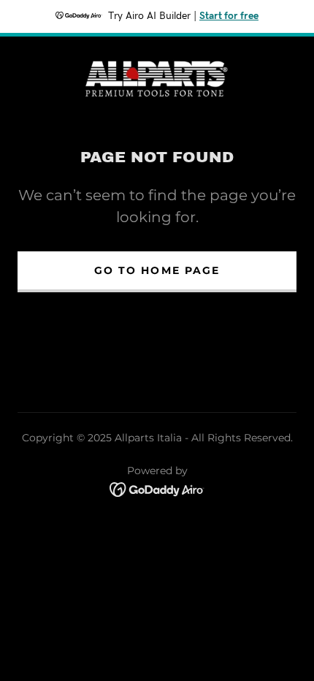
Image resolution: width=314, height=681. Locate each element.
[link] (157, 77)
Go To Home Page (156, 270)
